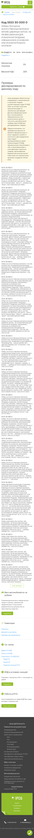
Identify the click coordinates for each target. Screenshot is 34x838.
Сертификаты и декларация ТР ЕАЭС (16, 754)
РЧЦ (8, 739)
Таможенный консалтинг (12, 776)
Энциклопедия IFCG (10, 789)
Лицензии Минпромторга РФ (13, 732)
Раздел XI (6, 659)
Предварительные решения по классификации (14, 782)
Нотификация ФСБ (10, 730)
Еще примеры (17, 586)
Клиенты (17, 808)
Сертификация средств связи (13, 756)
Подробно (4, 55)
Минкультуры (11, 749)
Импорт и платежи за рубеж (13, 765)
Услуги (17, 803)
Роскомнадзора (12, 742)
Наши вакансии (8, 706)
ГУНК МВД (10, 744)
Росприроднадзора (13, 747)
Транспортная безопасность (13, 759)
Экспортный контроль (11, 751)
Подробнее (7, 613)
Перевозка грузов (10, 770)
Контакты (17, 811)
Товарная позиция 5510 (11, 665)
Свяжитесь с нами (16, 7)
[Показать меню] (30, 2)
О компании (17, 806)
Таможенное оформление (12, 768)
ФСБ (8, 737)
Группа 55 (6, 662)
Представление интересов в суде (15, 779)
